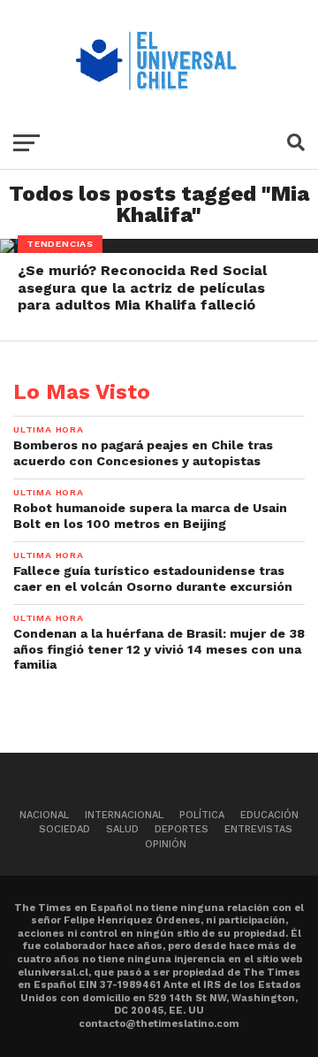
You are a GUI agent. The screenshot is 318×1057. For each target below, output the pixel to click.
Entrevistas (258, 829)
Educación (269, 815)
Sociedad (64, 829)
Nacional (44, 815)
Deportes (181, 829)
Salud (122, 829)
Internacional (124, 815)
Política (201, 815)
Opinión (165, 844)
